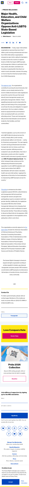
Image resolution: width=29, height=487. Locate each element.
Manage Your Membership (14, 442)
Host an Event (14, 463)
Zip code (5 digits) (9, 405)
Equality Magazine (14, 447)
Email (5, 398)
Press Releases (10, 10)
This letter (4, 189)
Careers (14, 454)
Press (14, 459)
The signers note (6, 85)
